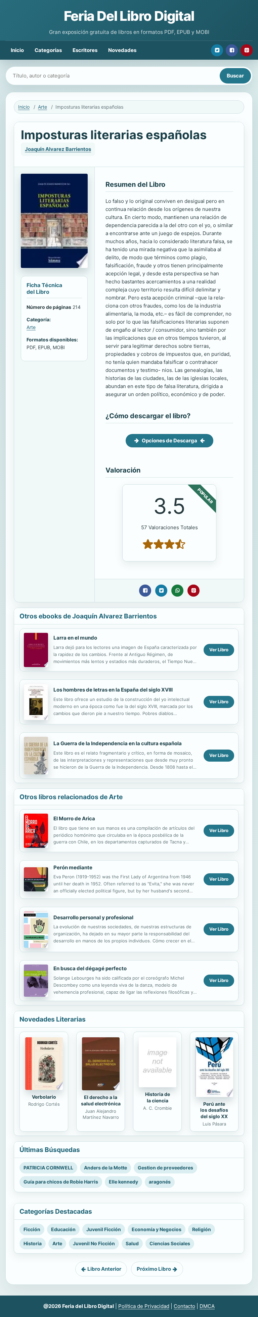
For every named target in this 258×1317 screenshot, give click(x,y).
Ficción (32, 1229)
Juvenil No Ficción (94, 1243)
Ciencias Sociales (169, 1243)
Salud (132, 1243)
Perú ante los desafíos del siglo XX (214, 1110)
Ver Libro (218, 649)
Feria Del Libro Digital (129, 16)
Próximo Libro (154, 1269)
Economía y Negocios (156, 1229)
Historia (33, 1243)
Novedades (122, 50)
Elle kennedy (123, 1182)
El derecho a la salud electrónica (101, 1100)
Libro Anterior (104, 1269)
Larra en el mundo (75, 638)
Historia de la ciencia (157, 1097)
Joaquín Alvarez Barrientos (58, 149)
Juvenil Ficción (103, 1229)
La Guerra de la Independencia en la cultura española (117, 743)
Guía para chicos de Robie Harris (61, 1182)
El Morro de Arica (74, 818)
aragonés (160, 1182)
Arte (42, 107)
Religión (201, 1229)
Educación (63, 1229)
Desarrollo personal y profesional (93, 917)
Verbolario (44, 1097)
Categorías (48, 50)
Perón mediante (72, 867)
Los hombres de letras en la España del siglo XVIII (113, 690)
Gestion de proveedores (165, 1167)
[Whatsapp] (177, 591)
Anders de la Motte (105, 1167)
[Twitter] (217, 50)
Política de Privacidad (143, 1306)
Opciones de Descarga (169, 440)
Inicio (17, 50)
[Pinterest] (247, 50)
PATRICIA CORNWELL (48, 1167)
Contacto (184, 1306)
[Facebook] (232, 50)
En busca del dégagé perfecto (90, 968)
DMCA (207, 1306)
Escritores (85, 50)
